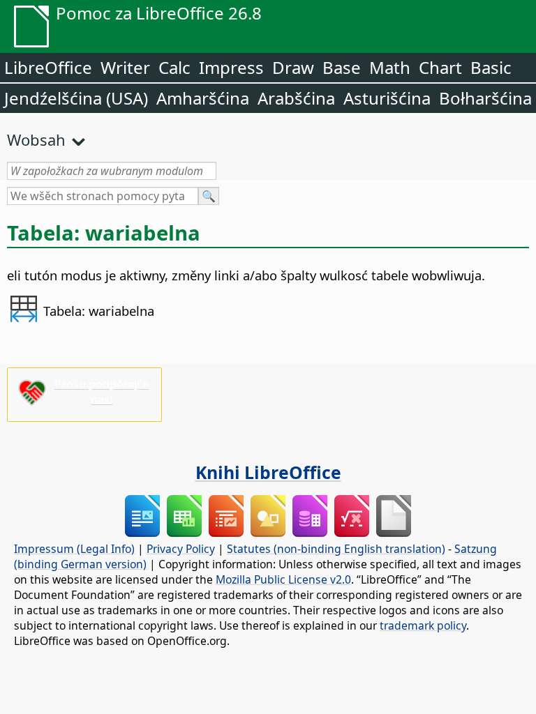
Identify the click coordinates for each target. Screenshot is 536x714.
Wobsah (36, 139)
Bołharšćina (485, 97)
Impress (231, 67)
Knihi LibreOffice (268, 472)
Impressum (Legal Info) (74, 548)
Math (389, 67)
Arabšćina (296, 97)
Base (341, 67)
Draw (293, 67)
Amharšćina (202, 97)
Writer (125, 67)
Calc (174, 67)
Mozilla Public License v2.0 (283, 579)
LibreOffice (48, 67)
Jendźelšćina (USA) (76, 97)
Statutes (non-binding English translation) (336, 548)
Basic (491, 67)
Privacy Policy (181, 548)
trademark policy (423, 625)
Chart (440, 67)
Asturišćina (387, 97)
